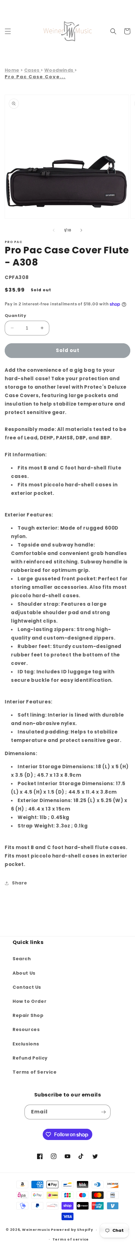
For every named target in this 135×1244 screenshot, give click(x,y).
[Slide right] (81, 230)
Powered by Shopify (72, 1229)
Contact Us (27, 987)
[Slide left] (54, 230)
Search (22, 959)
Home (12, 70)
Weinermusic (36, 1229)
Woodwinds (59, 70)
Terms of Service (35, 1072)
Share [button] (19, 883)
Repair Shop (28, 1015)
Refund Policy (30, 1058)
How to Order (29, 1001)
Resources (26, 1029)
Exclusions (26, 1044)
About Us (24, 973)
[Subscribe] (103, 1112)
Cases (32, 70)
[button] (8, 31)
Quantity (15, 316)
